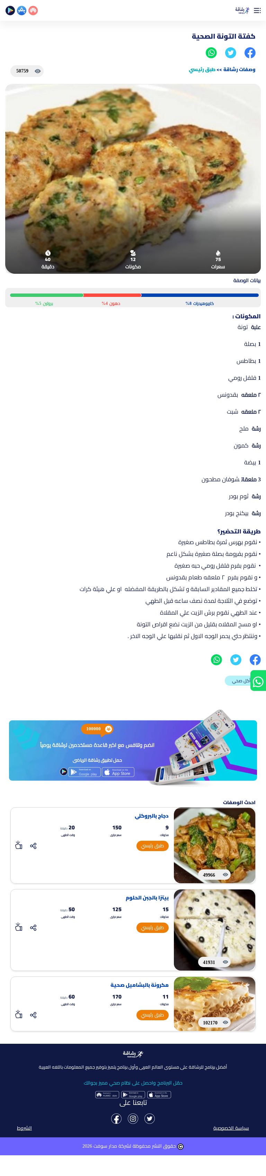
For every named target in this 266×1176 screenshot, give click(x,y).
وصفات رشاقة (239, 69)
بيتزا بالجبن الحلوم (147, 898)
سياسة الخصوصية (231, 1128)
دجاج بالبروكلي (152, 816)
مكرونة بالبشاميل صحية (139, 985)
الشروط (24, 1128)
